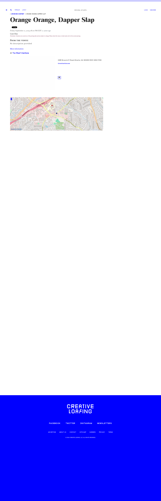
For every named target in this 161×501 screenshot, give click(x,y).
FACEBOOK (55, 423)
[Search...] (10, 10)
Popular (17, 10)
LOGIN (146, 10)
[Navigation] (6, 10)
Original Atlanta (80, 10)
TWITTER (70, 423)
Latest (24, 10)
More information (16, 49)
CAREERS (92, 432)
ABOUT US (62, 432)
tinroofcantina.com (64, 63)
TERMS (110, 432)
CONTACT (73, 432)
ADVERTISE (52, 432)
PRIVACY (102, 432)
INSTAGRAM (86, 423)
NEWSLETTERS (104, 423)
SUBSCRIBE (153, 10)
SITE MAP (83, 432)
